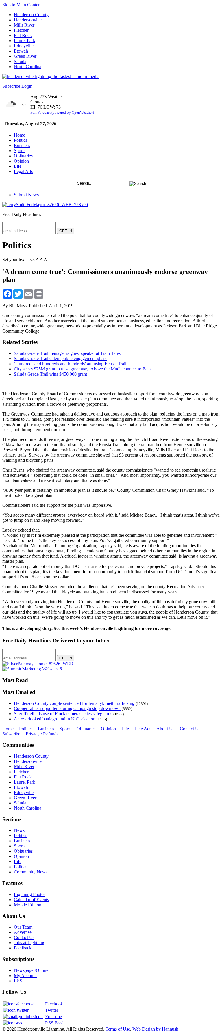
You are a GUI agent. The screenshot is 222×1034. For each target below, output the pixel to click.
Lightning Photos (29, 894)
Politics (20, 140)
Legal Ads (23, 171)
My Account (25, 975)
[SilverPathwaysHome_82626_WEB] (37, 663)
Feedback (23, 947)
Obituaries (23, 155)
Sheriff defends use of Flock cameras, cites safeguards (63, 713)
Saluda (20, 61)
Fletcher (21, 30)
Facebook (54, 1003)
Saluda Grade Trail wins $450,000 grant (50, 374)
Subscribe (11, 86)
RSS (18, 980)
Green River (25, 56)
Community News (30, 871)
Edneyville (24, 45)
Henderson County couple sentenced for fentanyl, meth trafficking (74, 703)
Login (26, 86)
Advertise (23, 932)
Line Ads (142, 728)
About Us (165, 728)
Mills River (24, 25)
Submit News (26, 194)
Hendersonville (28, 19)
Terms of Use (118, 1028)
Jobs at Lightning (29, 942)
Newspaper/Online (31, 970)
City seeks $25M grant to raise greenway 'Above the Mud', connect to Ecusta (84, 368)
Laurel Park (24, 40)
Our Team (23, 927)
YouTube (53, 1016)
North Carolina (27, 66)
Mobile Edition (27, 904)
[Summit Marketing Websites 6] (32, 668)
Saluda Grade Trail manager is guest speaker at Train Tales (67, 353)
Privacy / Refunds (42, 733)
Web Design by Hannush (155, 1028)
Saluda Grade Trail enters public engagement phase (60, 358)
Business (22, 145)
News (19, 830)
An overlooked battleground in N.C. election (54, 718)
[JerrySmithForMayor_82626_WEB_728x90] (45, 204)
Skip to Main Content (22, 4)
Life (17, 166)
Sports (19, 150)
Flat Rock (23, 35)
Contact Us (190, 728)
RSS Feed (54, 1022)
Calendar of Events (31, 899)
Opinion (21, 161)
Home (19, 135)
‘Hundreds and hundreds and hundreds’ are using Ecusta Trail (70, 363)
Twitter (51, 1010)
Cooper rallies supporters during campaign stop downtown (67, 708)
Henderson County (31, 14)
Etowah (21, 51)
